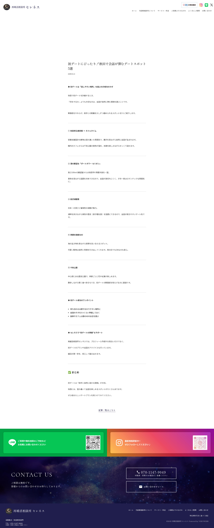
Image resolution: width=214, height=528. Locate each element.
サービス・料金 (160, 510)
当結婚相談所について (144, 510)
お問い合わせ (203, 510)
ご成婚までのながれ (175, 510)
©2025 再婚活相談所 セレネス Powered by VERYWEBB (187, 521)
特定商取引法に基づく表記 (199, 516)
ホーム (131, 510)
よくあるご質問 (190, 510)
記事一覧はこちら (107, 410)
